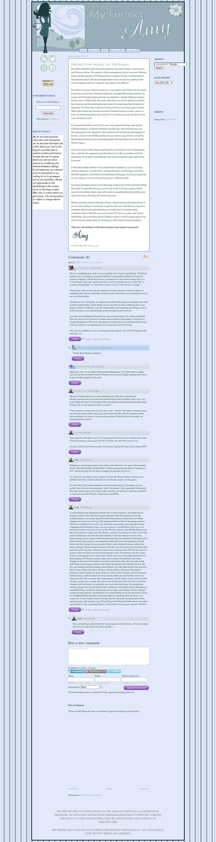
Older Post (144, 788)
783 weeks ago (96, 268)
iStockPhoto (171, 119)
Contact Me (133, 50)
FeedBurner (54, 118)
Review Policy (117, 50)
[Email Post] (99, 246)
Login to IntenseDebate (76, 671)
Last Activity (96, 262)
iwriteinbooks (82, 267)
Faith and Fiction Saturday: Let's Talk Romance (100, 64)
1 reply (87, 338)
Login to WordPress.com (95, 671)
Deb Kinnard (80, 390)
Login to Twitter (114, 671)
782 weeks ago (86, 460)
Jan (75, 432)
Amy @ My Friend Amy (88, 347)
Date (79, 262)
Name (71, 675)
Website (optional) (130, 675)
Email (97, 675)
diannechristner (83, 366)
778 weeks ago (86, 507)
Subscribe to (74, 687)
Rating (86, 262)
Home (83, 50)
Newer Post (73, 788)
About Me (94, 50)
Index (105, 50)
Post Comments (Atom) (91, 794)
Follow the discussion (146, 256)
